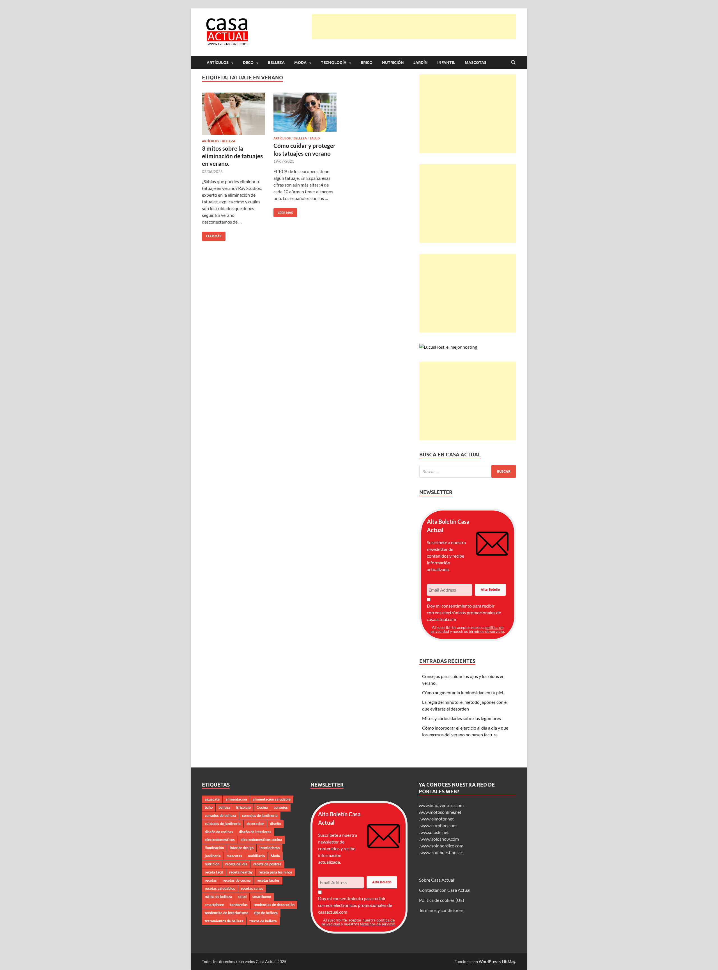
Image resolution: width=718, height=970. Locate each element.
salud (242, 896)
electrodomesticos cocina (261, 839)
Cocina (262, 807)
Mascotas (475, 62)
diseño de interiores (255, 831)
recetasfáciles (268, 880)
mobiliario (256, 856)
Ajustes (484, 961)
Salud (315, 138)
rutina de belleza (218, 896)
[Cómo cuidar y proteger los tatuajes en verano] (305, 112)
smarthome (261, 896)
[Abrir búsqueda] (513, 62)
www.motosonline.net (440, 812)
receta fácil (214, 872)
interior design (242, 847)
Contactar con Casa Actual (444, 890)
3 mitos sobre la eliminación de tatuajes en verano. (232, 156)
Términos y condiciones (441, 910)
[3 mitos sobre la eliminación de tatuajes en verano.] (233, 114)
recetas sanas (252, 888)
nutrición (212, 864)
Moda (300, 62)
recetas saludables (220, 888)
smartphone (214, 904)
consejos (281, 807)
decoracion (255, 823)
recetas (211, 880)
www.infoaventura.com (441, 805)
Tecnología (333, 62)
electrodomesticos (220, 839)
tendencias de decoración (274, 904)
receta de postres (267, 864)
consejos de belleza (220, 815)
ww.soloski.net (434, 832)
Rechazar (449, 961)
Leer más (211, 235)
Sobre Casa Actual (436, 879)
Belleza (276, 62)
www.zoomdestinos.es (442, 852)
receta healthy (241, 872)
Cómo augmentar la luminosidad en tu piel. (463, 692)
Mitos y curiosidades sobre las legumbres (461, 718)
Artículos (218, 62)
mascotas (234, 856)
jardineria (213, 856)
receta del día (236, 864)
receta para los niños (275, 872)
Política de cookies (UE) (441, 900)
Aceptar (413, 961)
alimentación (236, 799)
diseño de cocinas (219, 831)
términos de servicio (486, 631)
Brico (366, 62)
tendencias (239, 904)
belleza (224, 807)
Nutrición (393, 62)
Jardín (420, 62)
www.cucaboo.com (438, 825)
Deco (248, 62)
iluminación (214, 847)
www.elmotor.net (437, 818)
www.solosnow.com (439, 839)
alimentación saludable (272, 799)
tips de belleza (266, 913)
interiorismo (269, 847)
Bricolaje (243, 807)
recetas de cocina (237, 880)
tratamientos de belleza (224, 921)
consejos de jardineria (260, 815)
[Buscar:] (467, 471)
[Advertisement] (414, 26)
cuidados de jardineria (223, 823)
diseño (275, 823)
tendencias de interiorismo (226, 913)
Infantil (446, 62)
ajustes (367, 964)
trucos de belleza (263, 921)
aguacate (212, 799)
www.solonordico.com (441, 845)
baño (209, 807)
